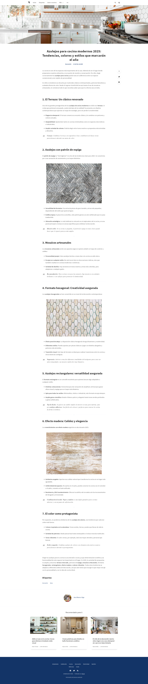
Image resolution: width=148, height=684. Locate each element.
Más (60, 2)
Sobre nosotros (52, 2)
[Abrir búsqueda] (115, 2)
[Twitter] (119, 77)
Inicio (34, 2)
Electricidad (86, 664)
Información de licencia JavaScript (74, 677)
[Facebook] (119, 82)
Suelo (77, 667)
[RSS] (77, 670)
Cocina (71, 664)
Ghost (83, 673)
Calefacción (64, 664)
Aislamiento (55, 664)
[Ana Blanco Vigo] (67, 598)
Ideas (51, 583)
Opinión (94, 664)
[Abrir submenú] (67, 2)
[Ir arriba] (119, 71)
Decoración (68, 64)
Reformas (71, 667)
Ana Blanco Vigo (79, 597)
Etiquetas (42, 2)
